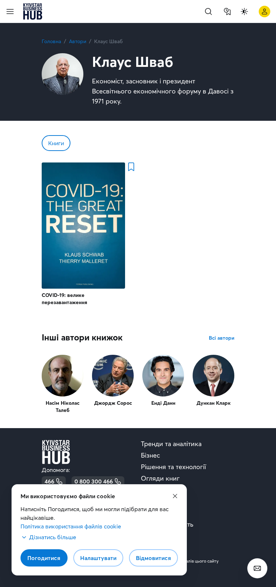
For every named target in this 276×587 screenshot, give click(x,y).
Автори (77, 41)
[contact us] (257, 568)
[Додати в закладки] (131, 166)
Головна (51, 41)
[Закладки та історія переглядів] (227, 11)
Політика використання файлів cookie (70, 526)
